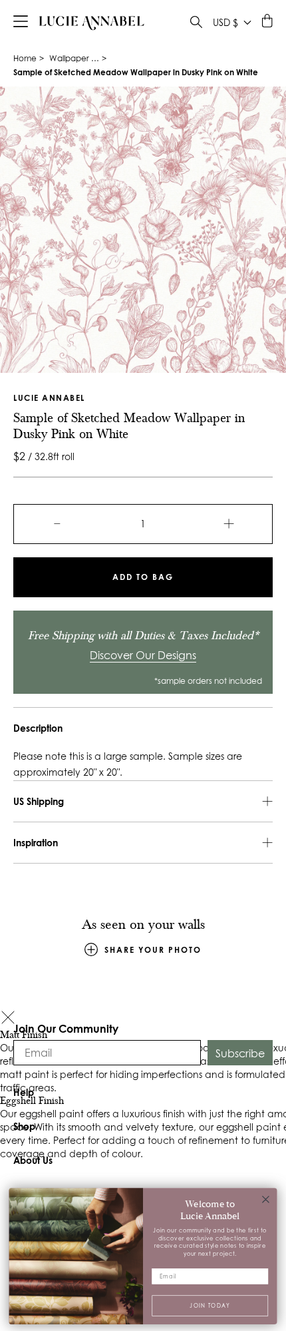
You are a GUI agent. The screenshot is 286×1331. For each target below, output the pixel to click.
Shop (24, 1126)
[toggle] (196, 23)
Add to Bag (143, 577)
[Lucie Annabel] (92, 22)
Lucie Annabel (49, 397)
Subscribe (240, 1053)
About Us (33, 1160)
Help (23, 1092)
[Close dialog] (266, 1199)
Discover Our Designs (143, 655)
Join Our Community (65, 1028)
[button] (8, 1019)
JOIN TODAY (210, 1304)
